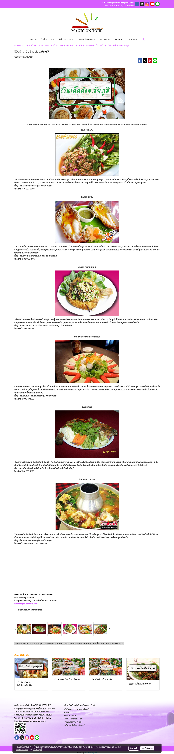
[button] (143, 39)
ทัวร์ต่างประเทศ (65, 39)
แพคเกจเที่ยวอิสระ (85, 39)
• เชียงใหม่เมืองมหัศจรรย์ (74, 725)
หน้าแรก (33, 39)
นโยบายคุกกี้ (37, 749)
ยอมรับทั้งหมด (147, 748)
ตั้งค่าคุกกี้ (133, 748)
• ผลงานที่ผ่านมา (71, 715)
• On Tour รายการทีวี (73, 718)
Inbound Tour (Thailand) (110, 39)
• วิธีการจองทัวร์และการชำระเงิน (77, 709)
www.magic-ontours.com (26, 603)
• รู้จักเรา (67, 712)
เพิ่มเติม (131, 39)
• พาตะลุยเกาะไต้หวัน (73, 721)
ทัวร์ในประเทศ (47, 39)
